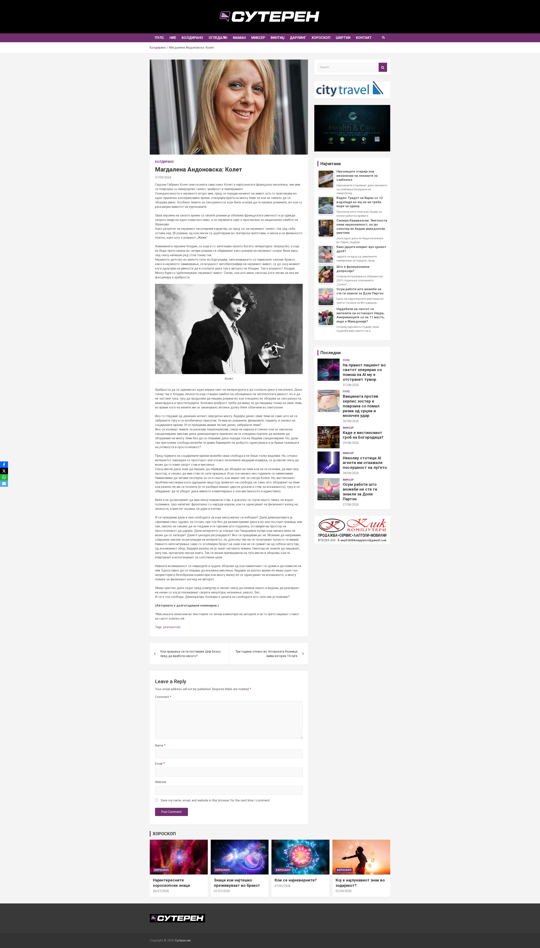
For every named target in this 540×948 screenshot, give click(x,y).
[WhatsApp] (4, 477)
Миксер (258, 38)
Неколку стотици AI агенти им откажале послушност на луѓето (365, 463)
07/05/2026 (283, 886)
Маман (239, 38)
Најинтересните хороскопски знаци (171, 883)
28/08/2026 (351, 473)
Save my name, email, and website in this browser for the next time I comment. (215, 800)
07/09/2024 (163, 177)
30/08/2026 (351, 421)
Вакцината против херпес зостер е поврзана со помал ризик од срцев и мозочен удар (361, 406)
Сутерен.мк (183, 940)
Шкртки (343, 38)
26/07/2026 (161, 891)
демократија (172, 627)
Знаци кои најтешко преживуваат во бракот (237, 883)
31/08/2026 (351, 385)
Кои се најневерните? (296, 880)
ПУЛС (159, 38)
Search (383, 67)
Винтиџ (277, 38)
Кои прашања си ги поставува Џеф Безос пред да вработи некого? (190, 654)
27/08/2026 (351, 504)
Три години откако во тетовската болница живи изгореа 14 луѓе (266, 654)
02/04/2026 (344, 891)
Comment (163, 697)
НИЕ (173, 38)
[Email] (4, 483)
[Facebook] (4, 464)
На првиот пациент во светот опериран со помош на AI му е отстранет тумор (364, 372)
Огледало (218, 38)
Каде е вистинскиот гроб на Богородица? (363, 435)
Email (160, 764)
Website (160, 782)
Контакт (364, 38)
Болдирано (192, 38)
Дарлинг (298, 38)
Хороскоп (321, 38)
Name (160, 745)
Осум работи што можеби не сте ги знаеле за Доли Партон (360, 491)
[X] (4, 471)
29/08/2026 (351, 443)
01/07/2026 (222, 891)
